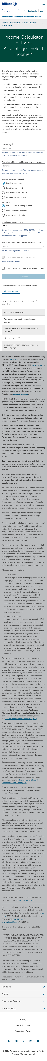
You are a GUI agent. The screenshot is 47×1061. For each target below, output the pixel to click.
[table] (23, 330)
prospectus (14, 359)
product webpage (20, 394)
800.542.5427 (19, 919)
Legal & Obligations (23, 1025)
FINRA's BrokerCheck (25, 900)
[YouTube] (38, 1041)
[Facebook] (9, 1041)
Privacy (23, 1019)
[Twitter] (23, 1041)
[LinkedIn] (16, 1041)
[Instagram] (30, 1041)
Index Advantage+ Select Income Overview (25, 16)
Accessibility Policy (23, 1031)
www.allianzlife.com (10, 922)
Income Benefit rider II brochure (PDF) (21, 719)
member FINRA (37, 365)
